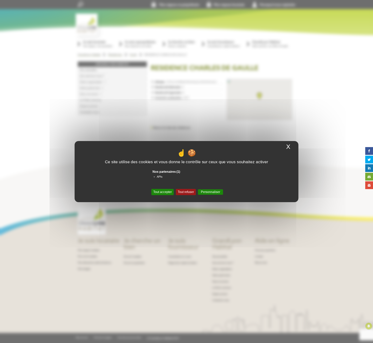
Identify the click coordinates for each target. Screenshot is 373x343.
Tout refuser (186, 192)
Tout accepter (162, 192)
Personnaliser (210, 192)
